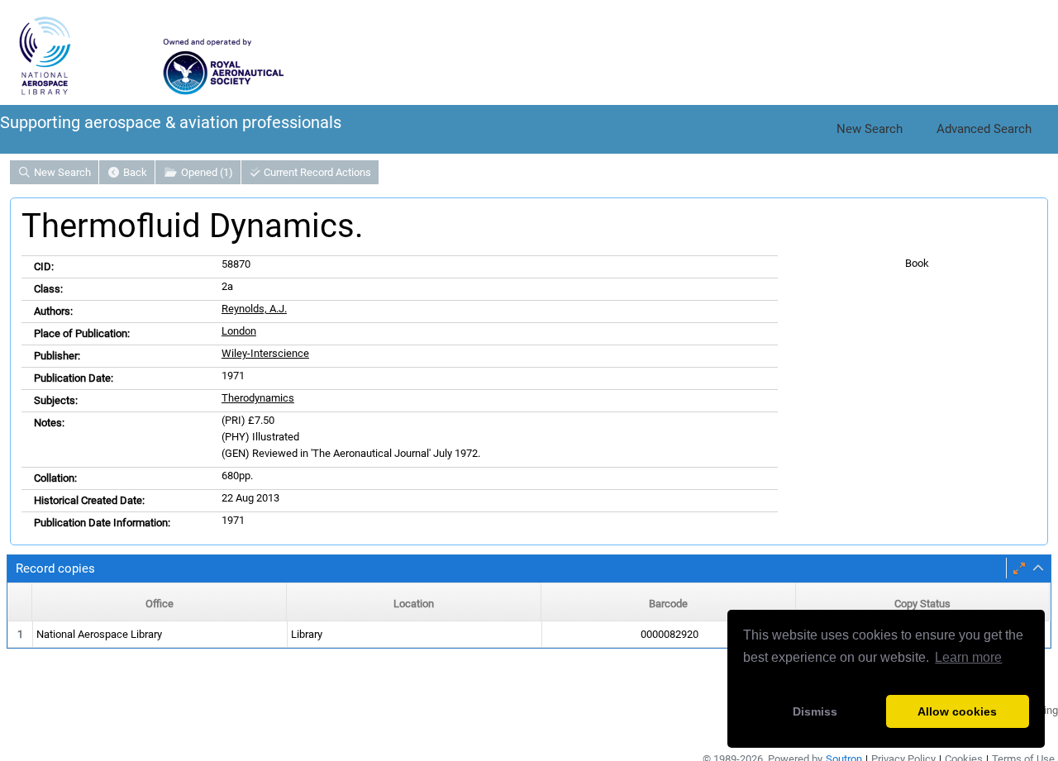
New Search (869, 128)
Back (134, 172)
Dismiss (815, 711)
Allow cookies (957, 711)
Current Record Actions (316, 172)
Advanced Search (984, 128)
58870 (236, 264)
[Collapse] (1038, 568)
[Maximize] (1019, 568)
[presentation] (529, 635)
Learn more (968, 657)
